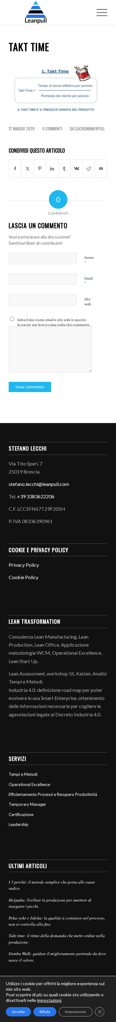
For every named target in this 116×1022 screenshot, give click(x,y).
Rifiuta (45, 1011)
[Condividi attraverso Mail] (101, 168)
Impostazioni (75, 1011)
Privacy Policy (24, 565)
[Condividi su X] (28, 168)
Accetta (18, 1011)
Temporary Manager (27, 804)
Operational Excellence (29, 784)
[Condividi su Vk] (77, 168)
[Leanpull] (48, 12)
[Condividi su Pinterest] (40, 168)
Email (88, 281)
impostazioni (49, 1000)
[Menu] (98, 12)
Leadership (18, 824)
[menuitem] (98, 12)
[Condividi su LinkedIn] (52, 168)
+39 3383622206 (35, 496)
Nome (89, 260)
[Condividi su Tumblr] (64, 168)
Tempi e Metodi (23, 774)
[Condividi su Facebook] (15, 168)
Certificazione (21, 814)
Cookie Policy (23, 577)
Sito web (87, 301)
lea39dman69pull (90, 129)
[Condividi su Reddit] (89, 168)
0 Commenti (52, 129)
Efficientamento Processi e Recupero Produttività (53, 794)
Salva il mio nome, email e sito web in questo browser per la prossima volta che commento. (53, 322)
